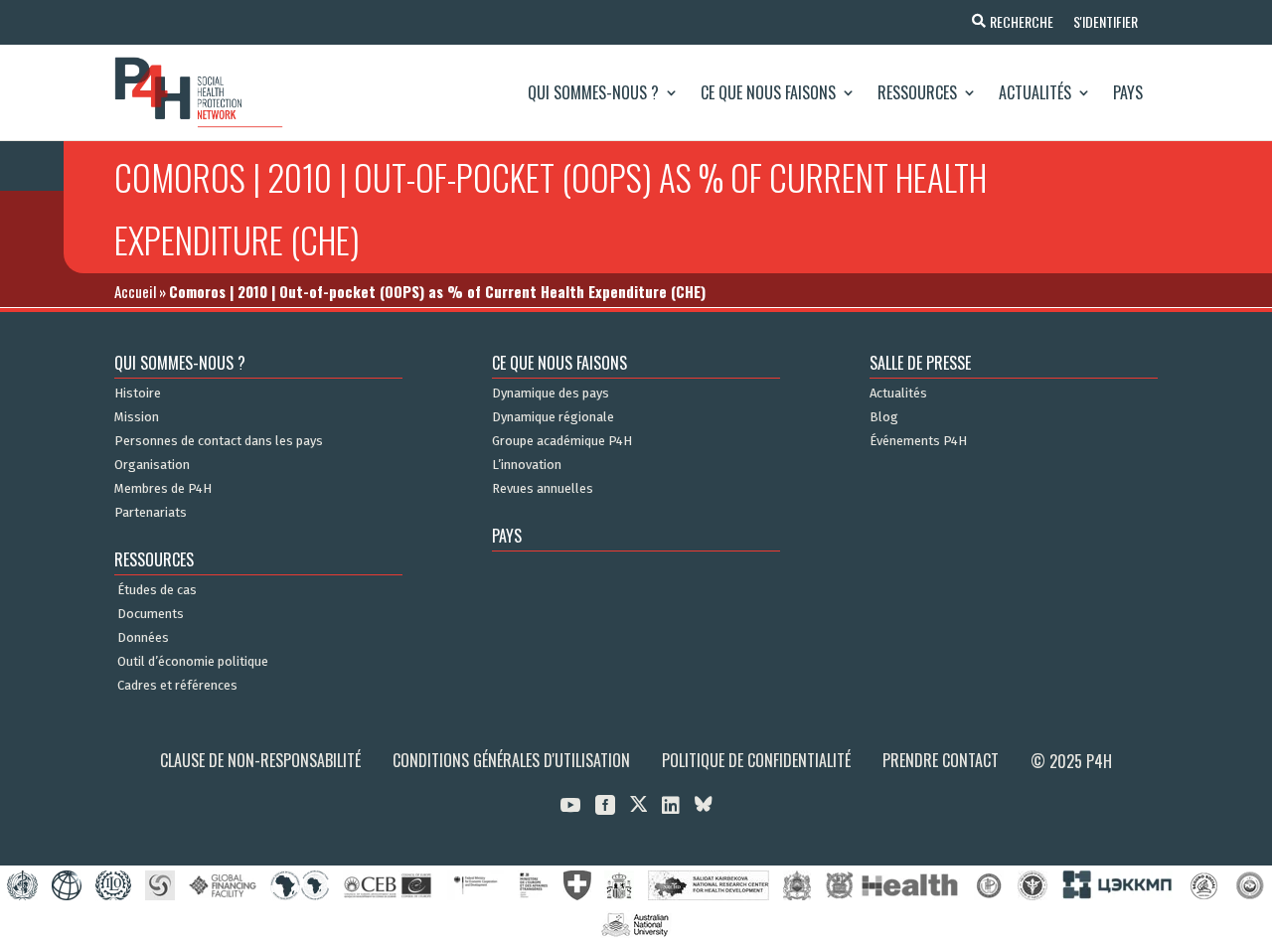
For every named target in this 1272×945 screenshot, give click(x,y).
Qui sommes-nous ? (593, 92)
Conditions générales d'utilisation (511, 760)
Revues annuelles (542, 489)
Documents (150, 614)
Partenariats (150, 513)
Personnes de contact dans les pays (218, 441)
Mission (136, 417)
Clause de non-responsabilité (260, 760)
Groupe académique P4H (562, 441)
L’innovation (526, 465)
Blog (884, 417)
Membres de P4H (163, 489)
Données (143, 638)
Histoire (137, 393)
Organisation (152, 465)
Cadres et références (177, 686)
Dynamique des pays (550, 393)
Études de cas (157, 590)
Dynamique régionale (553, 417)
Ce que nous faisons (768, 92)
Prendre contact (940, 760)
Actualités (1035, 92)
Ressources (917, 92)
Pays (1128, 92)
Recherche (1021, 21)
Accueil (135, 291)
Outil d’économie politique (192, 662)
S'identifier (1105, 21)
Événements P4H (918, 441)
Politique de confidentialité (756, 760)
